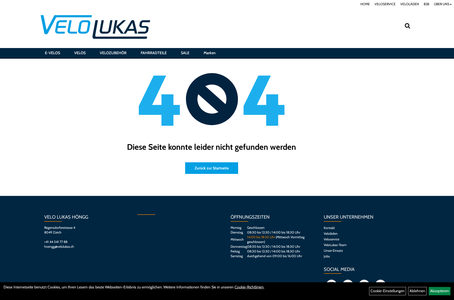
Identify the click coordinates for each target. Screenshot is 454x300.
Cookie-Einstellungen (388, 291)
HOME (365, 4)
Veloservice (331, 239)
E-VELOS (52, 53)
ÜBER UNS (441, 4)
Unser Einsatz (333, 250)
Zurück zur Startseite (212, 168)
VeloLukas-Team (335, 245)
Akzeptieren (439, 291)
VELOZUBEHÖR (113, 53)
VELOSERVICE (385, 4)
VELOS (80, 53)
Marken (210, 53)
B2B (426, 4)
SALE (185, 53)
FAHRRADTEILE (154, 53)
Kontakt (329, 228)
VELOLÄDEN (409, 4)
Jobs (327, 256)
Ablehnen (417, 291)
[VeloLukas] (95, 27)
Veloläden (331, 233)
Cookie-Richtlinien (249, 287)
